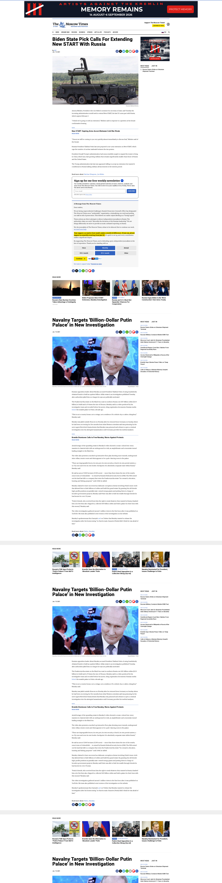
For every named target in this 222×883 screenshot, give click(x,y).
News (57, 32)
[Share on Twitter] (120, 51)
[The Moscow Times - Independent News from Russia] (70, 24)
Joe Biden (100, 174)
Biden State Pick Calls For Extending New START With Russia (92, 41)
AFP (55, 50)
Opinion (89, 32)
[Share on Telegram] (123, 51)
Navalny (92, 531)
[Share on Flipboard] (133, 51)
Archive (115, 32)
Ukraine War (65, 32)
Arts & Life (98, 32)
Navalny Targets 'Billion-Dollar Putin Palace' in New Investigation (92, 322)
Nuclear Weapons (90, 174)
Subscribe (131, 191)
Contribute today (158, 25)
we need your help (80, 229)
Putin (86, 531)
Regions (74, 32)
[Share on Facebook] (117, 51)
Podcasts (107, 32)
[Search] (169, 32)
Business (82, 32)
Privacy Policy (89, 194)
